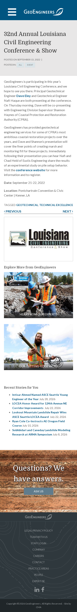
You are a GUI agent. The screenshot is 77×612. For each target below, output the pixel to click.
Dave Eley (23, 96)
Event (30, 65)
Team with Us (38, 537)
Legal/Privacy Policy (38, 530)
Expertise (38, 581)
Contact (38, 562)
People (38, 574)
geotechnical (27, 205)
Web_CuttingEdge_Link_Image (38, 347)
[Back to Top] (38, 516)
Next (67, 211)
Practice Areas (38, 568)
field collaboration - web (38, 295)
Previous (13, 211)
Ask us (38, 491)
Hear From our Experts (38, 314)
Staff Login (38, 543)
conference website (30, 170)
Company (38, 549)
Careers (38, 555)
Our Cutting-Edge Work (38, 366)
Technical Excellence (56, 205)
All (20, 65)
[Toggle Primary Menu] (38, 12)
